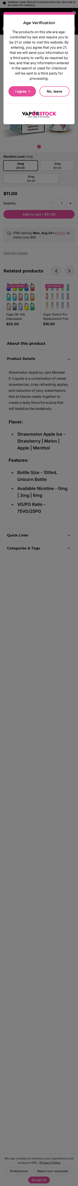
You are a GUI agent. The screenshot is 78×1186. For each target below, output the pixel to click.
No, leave (54, 91)
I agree (20, 91)
